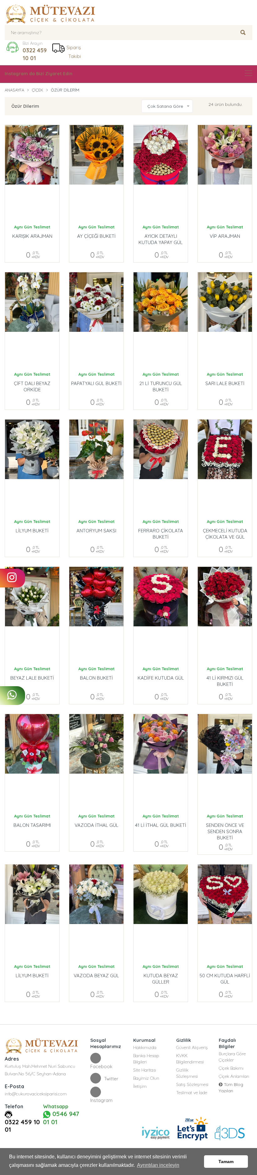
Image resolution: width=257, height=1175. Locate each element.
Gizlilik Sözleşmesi (187, 1073)
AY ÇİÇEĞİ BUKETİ (96, 236)
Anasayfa (14, 89)
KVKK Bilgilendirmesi (190, 1059)
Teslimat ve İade (191, 1092)
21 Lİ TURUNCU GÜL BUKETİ (160, 386)
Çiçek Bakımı (231, 1068)
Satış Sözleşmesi (192, 1084)
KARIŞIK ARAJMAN (32, 236)
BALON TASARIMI (32, 825)
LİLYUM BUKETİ (32, 531)
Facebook (101, 1066)
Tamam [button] (225, 1161)
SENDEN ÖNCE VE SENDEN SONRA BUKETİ (225, 828)
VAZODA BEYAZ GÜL (96, 976)
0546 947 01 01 (61, 1118)
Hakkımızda (144, 1047)
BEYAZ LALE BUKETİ (32, 678)
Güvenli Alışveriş (192, 1047)
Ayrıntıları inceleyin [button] (158, 1165)
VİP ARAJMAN (225, 236)
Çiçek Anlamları (234, 1076)
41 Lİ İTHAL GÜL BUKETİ (160, 825)
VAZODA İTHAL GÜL (96, 825)
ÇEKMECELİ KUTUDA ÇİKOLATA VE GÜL (225, 534)
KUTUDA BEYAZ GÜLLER (161, 979)
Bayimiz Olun (146, 1078)
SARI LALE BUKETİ (224, 383)
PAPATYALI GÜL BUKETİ (96, 383)
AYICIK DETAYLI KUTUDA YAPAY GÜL (161, 239)
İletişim (140, 1086)
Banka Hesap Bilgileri (146, 1059)
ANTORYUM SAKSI (96, 531)
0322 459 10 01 (35, 54)
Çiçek (37, 89)
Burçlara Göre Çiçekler (232, 1057)
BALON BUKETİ (96, 678)
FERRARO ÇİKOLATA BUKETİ (160, 534)
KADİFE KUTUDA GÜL (161, 678)
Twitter (111, 1079)
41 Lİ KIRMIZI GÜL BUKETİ (225, 681)
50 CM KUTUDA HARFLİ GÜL (225, 979)
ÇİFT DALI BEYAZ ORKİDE (32, 386)
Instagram (101, 1100)
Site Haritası (144, 1070)
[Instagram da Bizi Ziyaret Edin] (248, 73)
